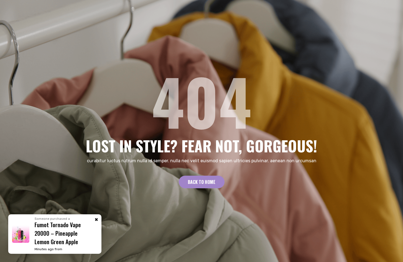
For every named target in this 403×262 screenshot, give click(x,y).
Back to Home (201, 182)
